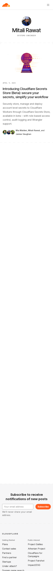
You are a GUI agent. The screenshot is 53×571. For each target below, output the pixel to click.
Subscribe (43, 506)
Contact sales (9, 548)
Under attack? (9, 566)
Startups (6, 561)
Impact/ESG (34, 565)
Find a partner (9, 557)
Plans (5, 544)
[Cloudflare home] (6, 5)
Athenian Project (36, 548)
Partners (6, 553)
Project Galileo (35, 544)
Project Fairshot (36, 560)
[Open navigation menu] (48, 5)
